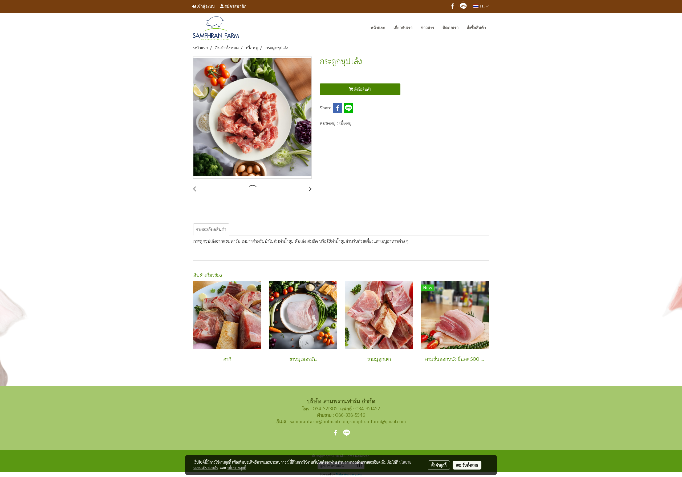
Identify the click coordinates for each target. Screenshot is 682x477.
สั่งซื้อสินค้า (476, 27)
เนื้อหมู (345, 123)
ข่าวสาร (427, 27)
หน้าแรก (378, 27)
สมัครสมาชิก (235, 6)
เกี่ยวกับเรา (402, 27)
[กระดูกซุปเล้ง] (252, 118)
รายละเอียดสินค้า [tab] (211, 229)
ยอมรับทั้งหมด (467, 465)
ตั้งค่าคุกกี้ (438, 465)
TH (482, 6)
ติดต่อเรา (450, 27)
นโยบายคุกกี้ (237, 467)
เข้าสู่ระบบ (205, 6)
